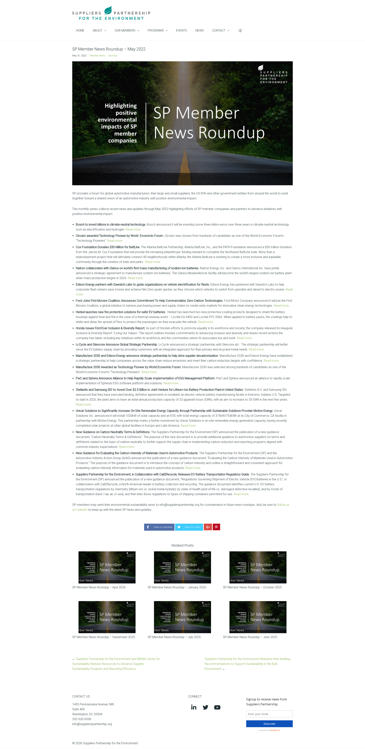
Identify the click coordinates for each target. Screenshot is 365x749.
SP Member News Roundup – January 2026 (177, 587)
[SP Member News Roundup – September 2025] (107, 617)
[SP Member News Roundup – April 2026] (107, 567)
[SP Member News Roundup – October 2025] (258, 567)
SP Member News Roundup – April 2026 (99, 587)
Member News (97, 55)
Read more (281, 305)
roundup (113, 55)
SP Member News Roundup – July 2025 (174, 637)
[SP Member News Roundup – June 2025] (258, 617)
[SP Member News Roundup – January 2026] (182, 567)
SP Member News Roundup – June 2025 (250, 637)
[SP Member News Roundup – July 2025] (182, 617)
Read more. (133, 229)
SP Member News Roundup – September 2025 (103, 637)
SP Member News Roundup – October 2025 (252, 587)
